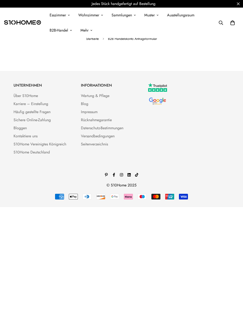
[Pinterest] (106, 175)
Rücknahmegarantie (96, 120)
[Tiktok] (137, 175)
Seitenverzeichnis (94, 144)
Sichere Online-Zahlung (32, 120)
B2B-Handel (59, 30)
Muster (149, 15)
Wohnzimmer (88, 15)
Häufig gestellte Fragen (32, 112)
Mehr (84, 30)
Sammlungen (122, 15)
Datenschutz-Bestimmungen (102, 128)
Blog (84, 103)
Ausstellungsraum (180, 15)
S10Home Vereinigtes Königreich (40, 144)
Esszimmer (58, 15)
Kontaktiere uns (25, 136)
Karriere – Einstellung (31, 103)
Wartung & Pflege (95, 95)
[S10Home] (23, 23)
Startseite (92, 38)
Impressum (89, 112)
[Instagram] (121, 175)
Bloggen (20, 128)
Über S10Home (26, 95)
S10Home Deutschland (32, 152)
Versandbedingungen (98, 136)
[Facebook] (114, 175)
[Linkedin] (129, 175)
